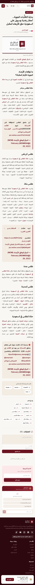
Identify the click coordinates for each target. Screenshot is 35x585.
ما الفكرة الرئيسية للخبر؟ (26, 499)
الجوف (16, 301)
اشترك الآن (17, 480)
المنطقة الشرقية (27, 408)
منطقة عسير (16, 411)
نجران (24, 220)
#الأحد (6, 125)
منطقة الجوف (27, 423)
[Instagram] (24, 532)
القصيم (25, 304)
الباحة (30, 214)
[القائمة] (3, 6)
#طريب (23, 231)
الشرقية (18, 108)
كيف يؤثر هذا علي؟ (28, 506)
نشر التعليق (17, 451)
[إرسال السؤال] (4, 511)
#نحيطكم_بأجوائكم (24, 132)
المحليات (32, 544)
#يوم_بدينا (7, 129)
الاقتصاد (32, 547)
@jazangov (26, 357)
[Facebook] (28, 532)
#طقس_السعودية (24, 244)
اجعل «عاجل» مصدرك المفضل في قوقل (22, 536)
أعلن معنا (31, 570)
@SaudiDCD (25, 361)
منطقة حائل (28, 419)
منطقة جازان (27, 411)
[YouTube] (20, 532)
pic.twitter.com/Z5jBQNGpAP (19, 247)
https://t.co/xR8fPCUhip (13, 238)
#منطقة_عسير (11, 228)
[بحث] (18, 6)
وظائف (32, 555)
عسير (8, 198)
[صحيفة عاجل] (30, 5)
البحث (15, 549)
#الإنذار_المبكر (26, 241)
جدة (20, 280)
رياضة (32, 549)
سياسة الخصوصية (29, 572)
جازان (20, 208)
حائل (31, 304)
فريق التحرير (25, 30)
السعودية (28, 404)
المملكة (4, 321)
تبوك (21, 301)
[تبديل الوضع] (7, 6)
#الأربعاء (27, 351)
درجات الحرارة (23, 321)
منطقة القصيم (18, 415)
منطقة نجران (8, 419)
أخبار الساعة (29, 12)
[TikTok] (16, 532)
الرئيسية (15, 544)
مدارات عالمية (31, 552)
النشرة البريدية (14, 552)
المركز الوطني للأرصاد (23, 59)
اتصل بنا (32, 567)
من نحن (32, 565)
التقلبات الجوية (17, 79)
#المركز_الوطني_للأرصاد (12, 244)
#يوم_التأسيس (16, 129)
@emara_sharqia (21, 354)
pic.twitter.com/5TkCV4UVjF (19, 135)
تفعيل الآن (10, 579)
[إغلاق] (4, 579)
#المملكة (27, 125)
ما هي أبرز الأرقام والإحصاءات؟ (25, 502)
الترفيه (32, 557)
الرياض (4, 102)
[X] (32, 532)
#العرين (28, 231)
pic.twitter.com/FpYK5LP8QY (19, 364)
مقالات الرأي (14, 547)
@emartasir (8, 357)
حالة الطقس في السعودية (19, 62)
